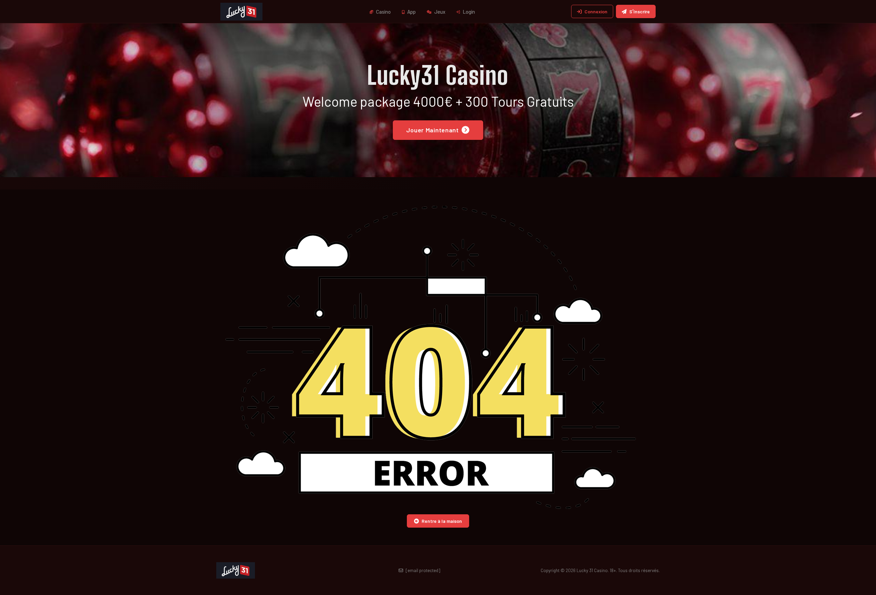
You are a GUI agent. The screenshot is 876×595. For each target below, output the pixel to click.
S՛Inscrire (639, 11)
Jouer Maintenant (432, 130)
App (411, 12)
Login (468, 12)
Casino (383, 12)
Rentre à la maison (442, 521)
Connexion (595, 11)
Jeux (439, 12)
